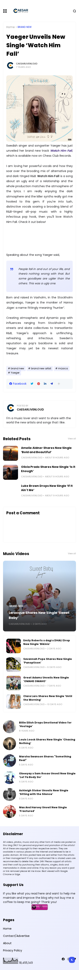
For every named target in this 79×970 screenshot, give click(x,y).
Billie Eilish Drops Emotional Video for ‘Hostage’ (45, 724)
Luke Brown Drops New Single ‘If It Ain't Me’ (47, 488)
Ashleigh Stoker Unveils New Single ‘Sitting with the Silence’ (43, 792)
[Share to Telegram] (51, 383)
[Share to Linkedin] (45, 383)
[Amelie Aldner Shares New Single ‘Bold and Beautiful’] (10, 453)
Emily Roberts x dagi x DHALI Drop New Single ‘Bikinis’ (46, 642)
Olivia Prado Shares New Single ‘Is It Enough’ (48, 469)
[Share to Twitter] (32, 383)
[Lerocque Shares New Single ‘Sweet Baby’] (39, 596)
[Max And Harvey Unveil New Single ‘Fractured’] (9, 811)
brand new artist (41, 368)
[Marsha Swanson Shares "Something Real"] (9, 760)
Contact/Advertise (16, 936)
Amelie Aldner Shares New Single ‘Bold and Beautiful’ (46, 450)
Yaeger (15, 372)
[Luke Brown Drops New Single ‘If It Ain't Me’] (10, 491)
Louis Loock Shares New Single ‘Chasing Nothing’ (47, 741)
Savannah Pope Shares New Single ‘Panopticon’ (47, 660)
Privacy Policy (12, 950)
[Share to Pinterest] (38, 383)
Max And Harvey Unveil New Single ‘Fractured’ (43, 809)
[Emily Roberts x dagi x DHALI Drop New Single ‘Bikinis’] (13, 646)
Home (10, 27)
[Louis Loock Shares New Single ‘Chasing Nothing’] (9, 743)
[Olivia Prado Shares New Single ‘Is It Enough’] (10, 472)
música (63, 368)
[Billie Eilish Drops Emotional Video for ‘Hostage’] (9, 726)
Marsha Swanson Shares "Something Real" (45, 758)
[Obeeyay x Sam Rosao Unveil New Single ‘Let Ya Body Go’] (9, 777)
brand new (25, 27)
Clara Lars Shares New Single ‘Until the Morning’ (47, 697)
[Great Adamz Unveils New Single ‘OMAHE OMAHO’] (13, 683)
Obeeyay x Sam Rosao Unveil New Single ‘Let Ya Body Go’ (47, 775)
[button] (59, 384)
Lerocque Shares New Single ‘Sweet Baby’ (39, 615)
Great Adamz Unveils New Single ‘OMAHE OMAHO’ (46, 679)
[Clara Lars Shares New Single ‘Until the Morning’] (13, 701)
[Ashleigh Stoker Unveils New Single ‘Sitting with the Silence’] (9, 794)
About (7, 943)
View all (72, 438)
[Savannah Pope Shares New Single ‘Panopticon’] (13, 664)
